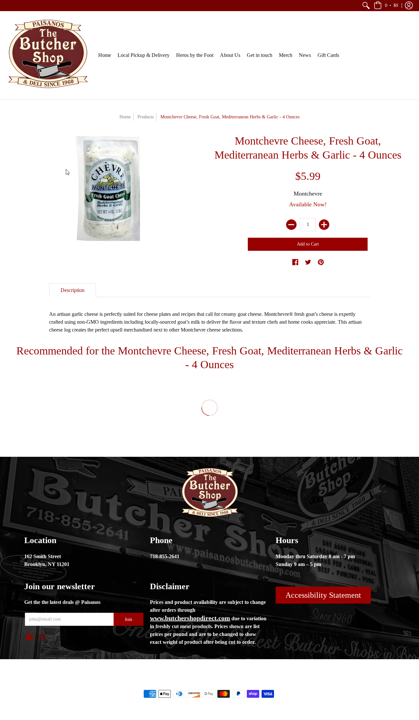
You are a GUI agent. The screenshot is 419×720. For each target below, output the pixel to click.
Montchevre (308, 193)
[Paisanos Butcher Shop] (47, 55)
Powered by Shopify (236, 682)
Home (125, 116)
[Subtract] (291, 224)
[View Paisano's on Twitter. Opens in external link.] (308, 262)
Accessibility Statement (323, 595)
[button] (366, 5)
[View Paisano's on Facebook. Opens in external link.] (295, 262)
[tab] (72, 290)
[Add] (324, 224)
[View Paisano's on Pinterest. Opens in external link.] (321, 262)
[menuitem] (366, 5)
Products (145, 116)
